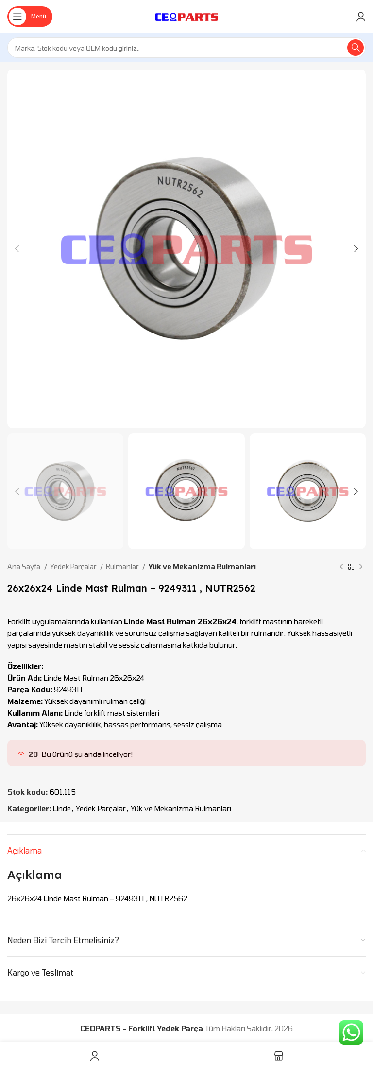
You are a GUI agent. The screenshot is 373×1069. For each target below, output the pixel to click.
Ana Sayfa (24, 566)
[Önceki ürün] (341, 567)
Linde (61, 808)
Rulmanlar (123, 566)
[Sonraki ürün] (361, 567)
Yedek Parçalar (74, 566)
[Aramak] (355, 47)
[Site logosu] (187, 15)
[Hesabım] (361, 16)
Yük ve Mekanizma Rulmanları (202, 566)
